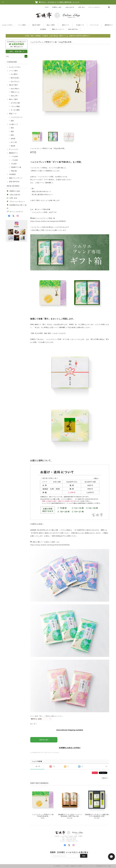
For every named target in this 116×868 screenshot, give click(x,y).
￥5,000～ (14, 164)
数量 (31, 724)
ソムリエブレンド (17, 117)
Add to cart (43, 740)
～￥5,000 (14, 160)
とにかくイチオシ (7, 25)
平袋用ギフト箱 (16, 167)
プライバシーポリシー (17, 201)
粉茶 (12, 135)
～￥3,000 (14, 156)
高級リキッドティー (58, 29)
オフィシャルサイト (94, 7)
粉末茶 (13, 146)
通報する (104, 778)
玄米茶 (13, 138)
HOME (47, 7)
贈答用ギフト (109, 25)
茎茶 (12, 131)
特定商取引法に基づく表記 (103, 866)
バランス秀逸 (15, 106)
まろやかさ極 (15, 103)
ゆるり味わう (15, 88)
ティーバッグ (94, 25)
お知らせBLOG (69, 7)
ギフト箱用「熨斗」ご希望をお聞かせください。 (47, 716)
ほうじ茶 (14, 142)
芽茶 (12, 128)
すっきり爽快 (15, 110)
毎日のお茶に (15, 78)
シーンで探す (22, 25)
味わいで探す (51, 25)
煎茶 (12, 121)
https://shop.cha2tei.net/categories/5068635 (48, 221)
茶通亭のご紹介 (57, 7)
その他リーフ (80, 25)
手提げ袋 (14, 171)
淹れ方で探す (36, 25)
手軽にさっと (15, 92)
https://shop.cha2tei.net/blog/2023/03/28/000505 (50, 545)
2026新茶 (43, 29)
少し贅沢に (14, 74)
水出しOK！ (15, 96)
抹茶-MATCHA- (73, 29)
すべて (38, 766)
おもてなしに (15, 81)
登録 (83, 856)
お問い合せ (81, 7)
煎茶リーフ (65, 25)
